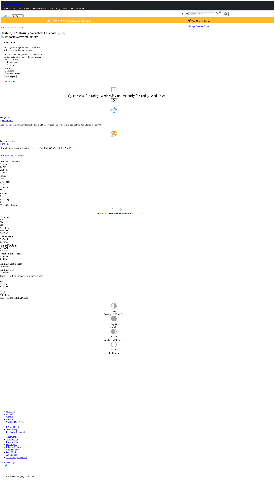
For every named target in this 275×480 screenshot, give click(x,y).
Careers (9, 419)
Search (185, 13)
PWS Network (12, 427)
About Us (10, 414)
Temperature (12, 62)
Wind (9, 68)
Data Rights (11, 444)
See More (86, 20)
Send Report (10, 76)
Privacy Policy (12, 442)
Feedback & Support (15, 432)
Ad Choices (11, 455)
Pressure (10, 65)
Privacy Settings (13, 447)
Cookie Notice (12, 449)
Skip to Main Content (11, 4)
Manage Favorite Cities (198, 26)
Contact (9, 417)
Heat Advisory (73, 20)
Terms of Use (12, 439)
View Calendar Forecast (12, 156)
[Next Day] (114, 100)
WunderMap (11, 429)
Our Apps (10, 411)
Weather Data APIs (14, 422)
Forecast (10, 71)
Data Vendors (12, 452)
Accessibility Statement (16, 457)
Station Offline (13, 74)
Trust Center (11, 437)
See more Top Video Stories (114, 213)
